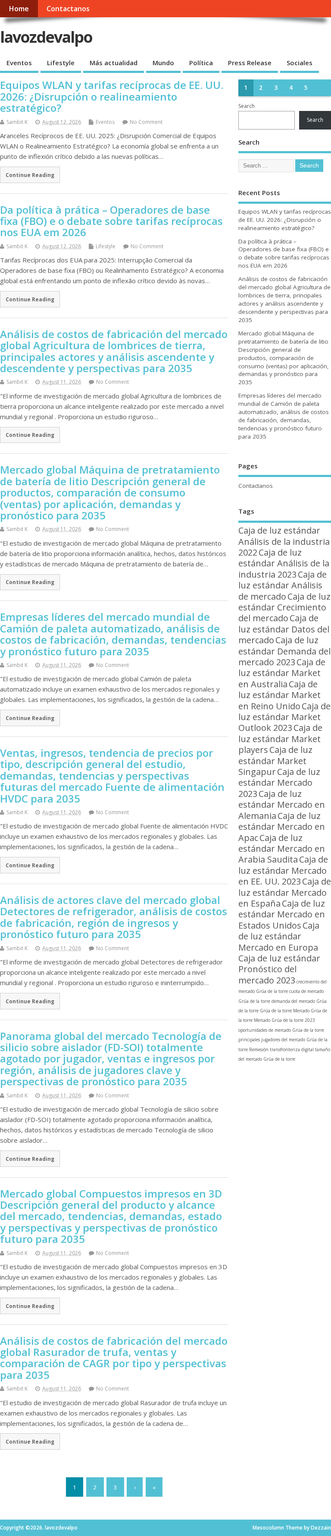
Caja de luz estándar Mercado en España (284, 892)
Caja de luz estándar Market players (280, 738)
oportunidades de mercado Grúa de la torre (281, 1030)
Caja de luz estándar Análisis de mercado (282, 585)
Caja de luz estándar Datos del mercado (283, 629)
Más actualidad (113, 62)
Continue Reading (30, 174)
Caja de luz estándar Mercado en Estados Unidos (281, 914)
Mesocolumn (268, 1527)
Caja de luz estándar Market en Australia (281, 673)
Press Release (250, 62)
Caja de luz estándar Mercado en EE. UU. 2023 (283, 870)
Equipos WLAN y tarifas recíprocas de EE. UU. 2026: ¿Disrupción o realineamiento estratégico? (111, 96)
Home (19, 8)
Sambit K (17, 122)
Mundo (163, 62)
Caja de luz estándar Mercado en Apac (281, 827)
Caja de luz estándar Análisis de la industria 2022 (284, 541)
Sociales (299, 62)
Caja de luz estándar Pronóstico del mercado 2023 (279, 969)
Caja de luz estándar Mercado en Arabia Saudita (281, 849)
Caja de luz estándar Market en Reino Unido (279, 695)
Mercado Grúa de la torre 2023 (284, 1020)
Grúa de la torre (276, 1011)
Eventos (19, 62)
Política (201, 62)
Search (246, 106)
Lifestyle (61, 62)
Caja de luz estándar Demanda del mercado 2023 (284, 651)
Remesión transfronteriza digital (281, 1049)
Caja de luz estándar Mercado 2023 (279, 783)
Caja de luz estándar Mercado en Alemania (281, 805)
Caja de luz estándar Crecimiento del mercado (284, 607)
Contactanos (68, 8)
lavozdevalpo (46, 36)
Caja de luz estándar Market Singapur (275, 760)
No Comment (146, 122)
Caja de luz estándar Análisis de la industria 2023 (283, 563)
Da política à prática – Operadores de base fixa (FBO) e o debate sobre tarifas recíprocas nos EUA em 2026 (111, 221)
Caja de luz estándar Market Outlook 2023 (284, 717)
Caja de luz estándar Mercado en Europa (278, 936)
